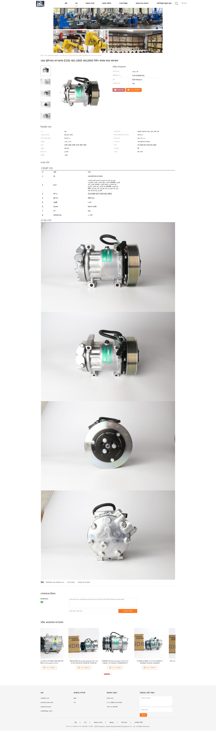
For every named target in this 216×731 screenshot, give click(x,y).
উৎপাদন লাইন (110, 698)
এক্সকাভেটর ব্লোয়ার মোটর (46, 702)
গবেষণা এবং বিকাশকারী (112, 707)
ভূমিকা (75, 698)
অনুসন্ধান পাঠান (127, 611)
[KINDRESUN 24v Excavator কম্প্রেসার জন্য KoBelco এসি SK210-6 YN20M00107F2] (55, 643)
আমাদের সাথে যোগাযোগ (142, 3)
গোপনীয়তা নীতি (138, 722)
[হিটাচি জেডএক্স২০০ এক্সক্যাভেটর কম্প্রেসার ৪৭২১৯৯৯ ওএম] (125, 643)
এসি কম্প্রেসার (71, 582)
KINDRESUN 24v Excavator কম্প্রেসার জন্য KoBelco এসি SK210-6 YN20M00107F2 (56, 662)
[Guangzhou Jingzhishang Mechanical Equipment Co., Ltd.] (40, 4)
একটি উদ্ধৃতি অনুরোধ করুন (163, 3)
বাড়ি (66, 3)
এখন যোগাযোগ (135, 90)
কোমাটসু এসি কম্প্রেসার (84, 582)
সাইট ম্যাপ (124, 722)
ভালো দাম (120, 90)
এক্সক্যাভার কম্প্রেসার (45, 707)
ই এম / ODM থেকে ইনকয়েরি (114, 702)
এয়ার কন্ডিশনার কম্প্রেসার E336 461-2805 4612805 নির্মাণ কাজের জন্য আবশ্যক (80, 55)
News (112, 722)
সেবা (75, 702)
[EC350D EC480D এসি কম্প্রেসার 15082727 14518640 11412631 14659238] (90, 643)
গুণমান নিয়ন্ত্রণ (123, 3)
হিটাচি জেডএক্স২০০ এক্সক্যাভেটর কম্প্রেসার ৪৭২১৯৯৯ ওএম (124, 661)
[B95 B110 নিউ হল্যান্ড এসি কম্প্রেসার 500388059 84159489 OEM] (159, 643)
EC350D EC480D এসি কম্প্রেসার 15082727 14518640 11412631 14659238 (90, 662)
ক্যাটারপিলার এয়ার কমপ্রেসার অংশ (55, 582)
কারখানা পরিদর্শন (106, 3)
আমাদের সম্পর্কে (90, 3)
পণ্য (76, 3)
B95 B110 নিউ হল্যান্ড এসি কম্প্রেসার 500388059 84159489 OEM (159, 662)
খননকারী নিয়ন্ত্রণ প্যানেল (46, 711)
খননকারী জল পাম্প (44, 698)
